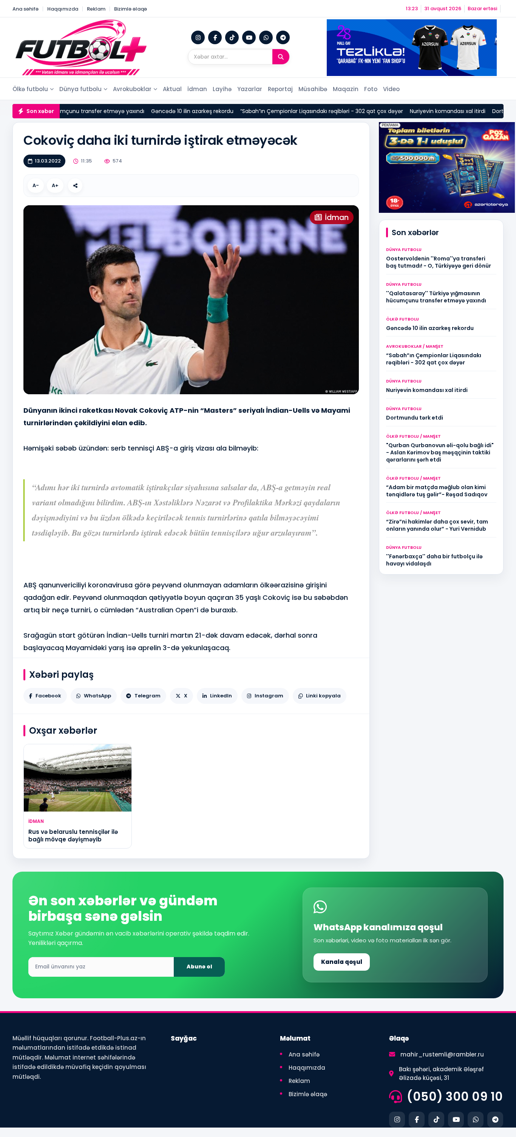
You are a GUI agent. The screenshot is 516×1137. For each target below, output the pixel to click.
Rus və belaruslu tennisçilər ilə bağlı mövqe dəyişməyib (73, 835)
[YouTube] (249, 37)
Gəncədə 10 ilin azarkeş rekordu (137, 111)
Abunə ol (199, 966)
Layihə (222, 89)
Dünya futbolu (80, 89)
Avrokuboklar (132, 89)
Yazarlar (249, 89)
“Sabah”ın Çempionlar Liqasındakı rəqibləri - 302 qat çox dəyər (266, 111)
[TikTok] (232, 37)
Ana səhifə (25, 8)
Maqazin (345, 89)
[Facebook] (215, 37)
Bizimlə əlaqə (130, 8)
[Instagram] (198, 37)
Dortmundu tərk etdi (464, 111)
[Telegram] (283, 37)
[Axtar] (280, 56)
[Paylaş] (75, 185)
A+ (55, 185)
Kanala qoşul (341, 962)
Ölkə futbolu (30, 89)
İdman (197, 89)
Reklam (96, 8)
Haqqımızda (62, 8)
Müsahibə (312, 89)
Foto (370, 89)
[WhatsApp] (266, 37)
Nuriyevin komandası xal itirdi (393, 111)
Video (391, 89)
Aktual (172, 89)
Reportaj (280, 89)
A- (35, 185)
